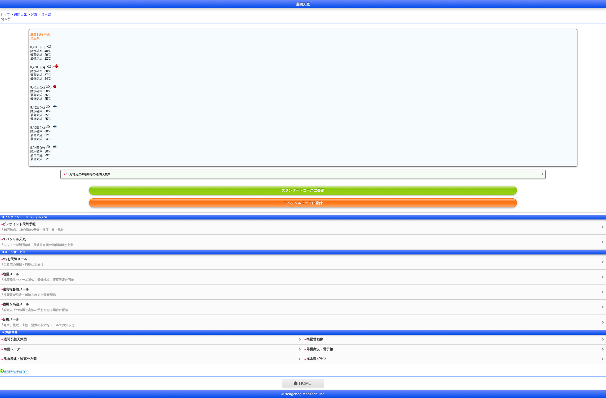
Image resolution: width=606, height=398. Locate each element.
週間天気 (20, 14)
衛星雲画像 (313, 339)
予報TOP (16, 372)
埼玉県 (46, 14)
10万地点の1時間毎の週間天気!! (86, 174)
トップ (5, 14)
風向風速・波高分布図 (19, 359)
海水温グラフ (315, 359)
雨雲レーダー (12, 349)
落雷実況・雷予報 (318, 349)
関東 (34, 14)
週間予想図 (14, 339)
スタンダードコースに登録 (303, 190)
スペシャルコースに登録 (303, 203)
